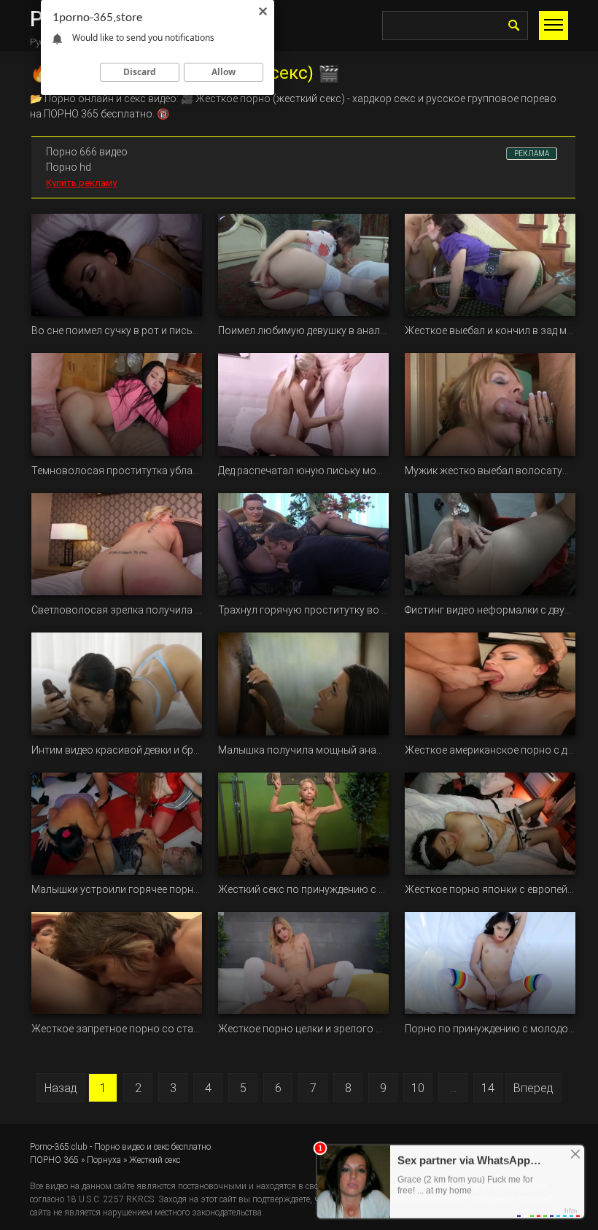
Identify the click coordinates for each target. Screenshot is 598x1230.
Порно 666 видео (87, 152)
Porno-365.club (59, 1147)
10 (417, 1088)
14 (487, 1088)
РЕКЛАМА (531, 154)
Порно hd (68, 167)
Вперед (533, 1088)
